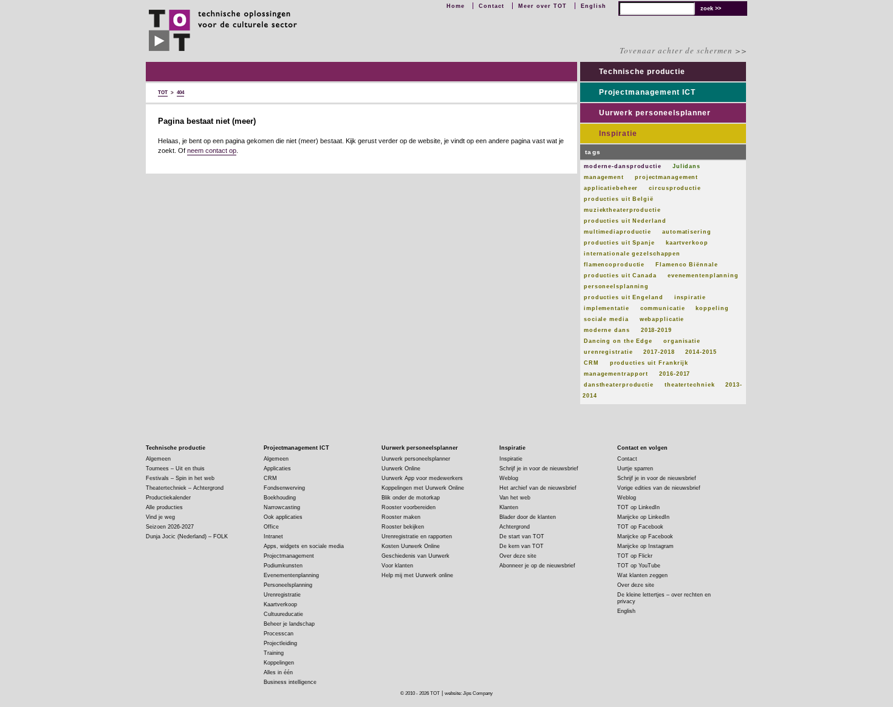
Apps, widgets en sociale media (304, 546)
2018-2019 (656, 330)
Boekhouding (280, 498)
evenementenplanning (703, 275)
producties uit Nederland (625, 221)
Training (274, 653)
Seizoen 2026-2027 (170, 527)
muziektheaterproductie (622, 210)
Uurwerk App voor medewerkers (422, 478)
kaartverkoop (687, 243)
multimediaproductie (617, 232)
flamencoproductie (614, 265)
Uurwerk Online (400, 468)
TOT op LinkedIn (638, 507)
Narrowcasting (282, 507)
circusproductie (675, 188)
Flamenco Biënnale (686, 265)
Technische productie (642, 71)
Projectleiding (280, 643)
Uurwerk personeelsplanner (655, 113)
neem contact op (211, 150)
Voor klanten (397, 566)
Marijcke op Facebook (645, 536)
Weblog (508, 478)
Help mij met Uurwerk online (417, 575)
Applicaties (277, 468)
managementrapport (616, 374)
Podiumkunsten (283, 566)
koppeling (712, 308)
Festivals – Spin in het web (180, 478)
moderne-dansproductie (623, 166)
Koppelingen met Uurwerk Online (422, 488)
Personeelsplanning (288, 585)
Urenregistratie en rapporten (416, 536)
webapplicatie (662, 319)
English (593, 6)
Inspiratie (618, 133)
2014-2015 (700, 352)
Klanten (508, 507)
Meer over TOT (542, 6)
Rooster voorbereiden (408, 507)
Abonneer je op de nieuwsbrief (537, 566)
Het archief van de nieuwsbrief (538, 488)
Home (455, 6)
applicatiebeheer (611, 188)
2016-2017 (674, 374)
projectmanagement (666, 177)
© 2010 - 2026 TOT (420, 693)
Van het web (514, 498)
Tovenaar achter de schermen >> (683, 50)
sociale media (606, 319)
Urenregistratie (282, 595)
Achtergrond (514, 527)
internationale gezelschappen (632, 254)
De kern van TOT (521, 546)
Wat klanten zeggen (642, 575)
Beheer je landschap (289, 624)
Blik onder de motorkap (410, 498)
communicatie (662, 308)
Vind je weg (160, 517)
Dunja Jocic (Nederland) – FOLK (187, 536)
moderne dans (607, 330)
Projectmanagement (289, 556)
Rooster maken (400, 517)
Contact (491, 6)
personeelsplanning (616, 286)
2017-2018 (658, 352)
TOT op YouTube (638, 566)
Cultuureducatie (283, 614)
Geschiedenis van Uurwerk (415, 556)
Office (271, 527)
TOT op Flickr (634, 556)
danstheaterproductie (619, 385)
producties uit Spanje (619, 243)
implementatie (606, 308)
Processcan (278, 634)
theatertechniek (690, 385)
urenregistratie (608, 352)
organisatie (681, 341)
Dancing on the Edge (618, 341)
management (604, 177)
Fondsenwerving (284, 488)
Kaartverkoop (280, 604)
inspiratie (690, 297)
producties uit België (619, 199)
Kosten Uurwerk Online (410, 546)
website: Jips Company (469, 693)
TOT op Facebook (640, 527)
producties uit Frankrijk (649, 363)
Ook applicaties (283, 517)
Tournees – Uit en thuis (175, 468)
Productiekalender (168, 498)
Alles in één (278, 672)
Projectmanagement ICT (647, 92)
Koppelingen (279, 663)
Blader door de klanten (527, 517)
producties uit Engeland (623, 297)
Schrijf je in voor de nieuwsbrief (538, 468)
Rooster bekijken (402, 527)
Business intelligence (290, 682)
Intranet (273, 536)
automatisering (686, 232)
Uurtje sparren (635, 468)
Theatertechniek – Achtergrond (185, 488)
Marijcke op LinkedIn (643, 517)
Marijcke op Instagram (645, 546)
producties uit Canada (620, 275)
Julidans (686, 166)
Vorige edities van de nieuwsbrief (658, 488)
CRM (591, 363)
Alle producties (164, 507)
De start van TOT (521, 536)
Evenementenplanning (291, 575)
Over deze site (517, 556)
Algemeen (158, 459)
